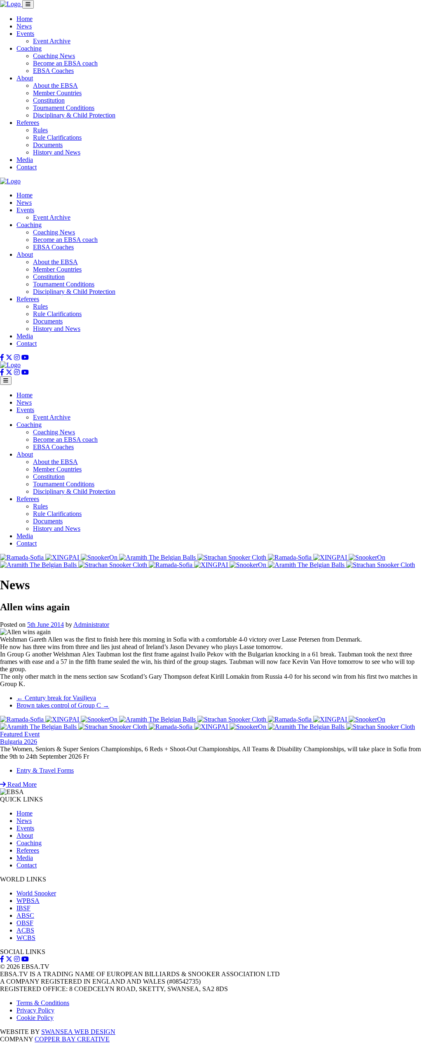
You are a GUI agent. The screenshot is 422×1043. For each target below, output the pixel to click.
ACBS (25, 930)
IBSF (23, 908)
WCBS (25, 937)
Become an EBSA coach (65, 63)
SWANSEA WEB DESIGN (78, 1031)
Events (25, 33)
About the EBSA (55, 85)
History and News (56, 152)
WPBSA (28, 900)
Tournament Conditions (63, 107)
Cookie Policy (35, 1017)
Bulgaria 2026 (18, 741)
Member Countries (57, 92)
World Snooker (36, 893)
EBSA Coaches (53, 70)
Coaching (29, 48)
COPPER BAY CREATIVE (72, 1039)
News (24, 26)
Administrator (91, 624)
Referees (27, 122)
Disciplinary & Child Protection (74, 115)
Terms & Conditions (42, 1002)
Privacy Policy (35, 1010)
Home (24, 18)
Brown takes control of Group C (62, 705)
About (24, 78)
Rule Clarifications (57, 137)
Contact (26, 167)
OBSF (24, 922)
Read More (21, 784)
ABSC (25, 915)
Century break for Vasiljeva (56, 697)
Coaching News (54, 55)
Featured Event (20, 734)
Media (24, 159)
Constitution (49, 100)
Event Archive (51, 41)
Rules (40, 130)
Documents (48, 144)
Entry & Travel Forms (45, 770)
